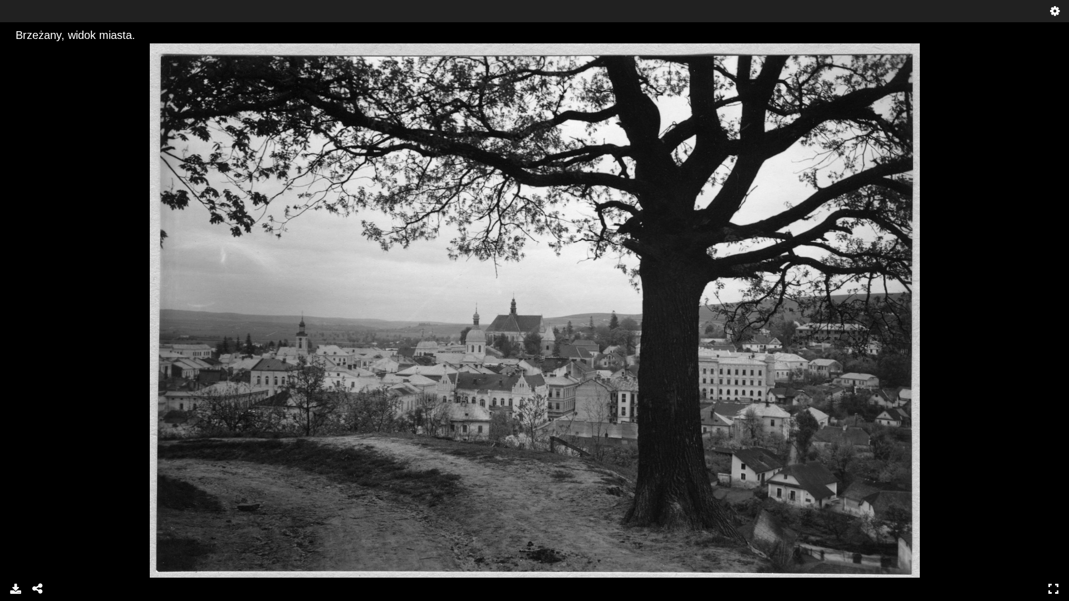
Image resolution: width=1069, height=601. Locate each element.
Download (15, 589)
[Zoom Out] (37, 53)
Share (38, 589)
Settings (1055, 11)
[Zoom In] (18, 53)
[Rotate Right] (56, 53)
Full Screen (1053, 589)
